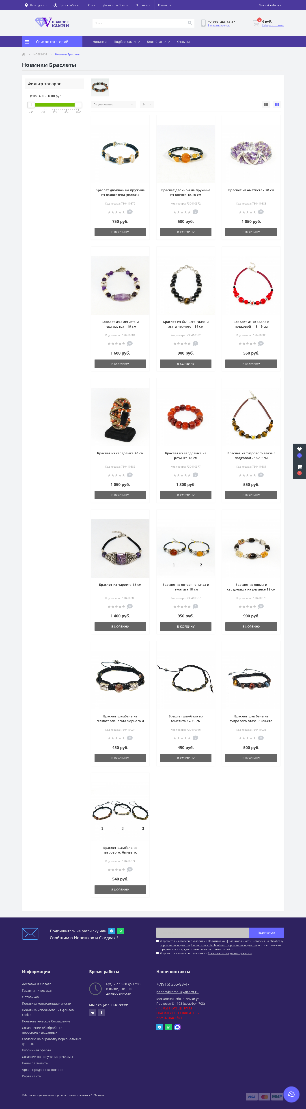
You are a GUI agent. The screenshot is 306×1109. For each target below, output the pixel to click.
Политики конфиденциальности (229, 941)
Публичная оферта (36, 1050)
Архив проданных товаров (42, 1070)
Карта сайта (31, 1076)
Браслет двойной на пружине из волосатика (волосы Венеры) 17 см (120, 195)
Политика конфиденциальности (46, 1003)
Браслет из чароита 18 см (120, 584)
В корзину (120, 232)
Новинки (100, 41)
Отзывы (183, 41)
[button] (68, 5)
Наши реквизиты (35, 1063)
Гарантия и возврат (37, 990)
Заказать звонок (219, 25)
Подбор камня (125, 41)
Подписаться (266, 933)
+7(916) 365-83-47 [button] (173, 984)
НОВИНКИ (40, 54)
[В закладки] (142, 121)
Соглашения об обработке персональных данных (224, 945)
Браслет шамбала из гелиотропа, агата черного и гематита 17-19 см (120, 721)
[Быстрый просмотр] (142, 128)
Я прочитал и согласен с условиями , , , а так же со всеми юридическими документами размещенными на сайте (221, 945)
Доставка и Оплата (115, 5)
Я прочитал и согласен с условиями (206, 953)
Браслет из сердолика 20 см (120, 453)
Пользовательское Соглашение (46, 1021)
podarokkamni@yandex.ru (177, 992)
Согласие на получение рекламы (47, 1057)
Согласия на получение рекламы (230, 953)
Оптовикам (143, 5)
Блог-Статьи (156, 41)
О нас (92, 5)
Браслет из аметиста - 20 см (251, 190)
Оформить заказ (273, 25)
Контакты (164, 5)
